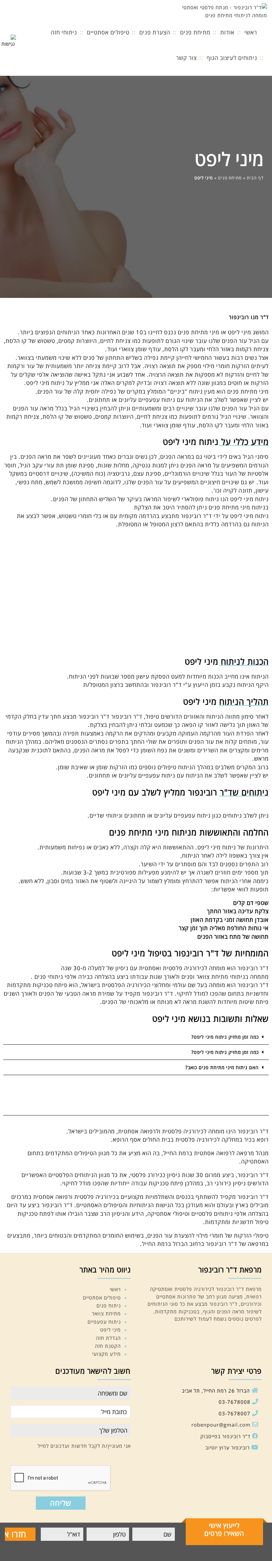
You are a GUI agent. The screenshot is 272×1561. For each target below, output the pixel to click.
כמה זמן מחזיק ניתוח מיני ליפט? (225, 1037)
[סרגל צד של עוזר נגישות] (8, 41)
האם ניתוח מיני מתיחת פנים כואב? (222, 1067)
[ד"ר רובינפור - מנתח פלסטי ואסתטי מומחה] (217, 10)
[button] (136, 1037)
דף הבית (255, 178)
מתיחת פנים (230, 178)
